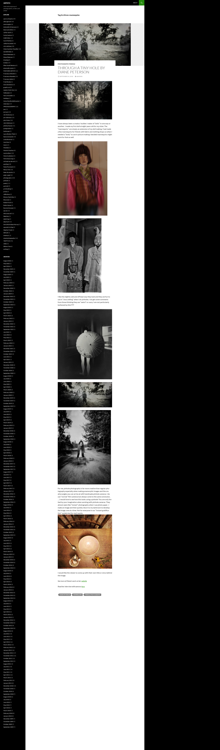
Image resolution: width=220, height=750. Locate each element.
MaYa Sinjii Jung (8, 159)
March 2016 (7, 518)
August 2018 (7, 442)
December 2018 (8, 431)
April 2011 (6, 675)
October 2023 (7, 302)
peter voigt (6, 175)
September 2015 (8, 535)
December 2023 (8, 296)
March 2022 (7, 340)
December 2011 (8, 653)
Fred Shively (7, 82)
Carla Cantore (7, 35)
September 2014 (8, 568)
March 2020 (7, 390)
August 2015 (7, 538)
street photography (9, 238)
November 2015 (8, 529)
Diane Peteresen (8, 54)
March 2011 (7, 677)
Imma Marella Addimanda (11, 101)
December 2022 (8, 324)
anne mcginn (7, 24)
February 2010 (7, 713)
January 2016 (7, 524)
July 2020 (6, 379)
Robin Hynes (7, 205)
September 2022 (8, 329)
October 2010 (7, 691)
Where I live (7, 246)
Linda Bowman (7, 139)
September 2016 (8, 502)
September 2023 (8, 305)
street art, (6, 235)
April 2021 (6, 359)
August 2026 (7, 261)
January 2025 (7, 285)
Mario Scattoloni (8, 156)
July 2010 (6, 699)
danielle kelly (7, 52)
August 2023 (7, 307)
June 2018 (6, 447)
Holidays (6, 98)
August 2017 (7, 472)
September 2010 (8, 694)
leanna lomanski (8, 137)
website (84, 581)
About (135, 2)
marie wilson (7, 153)
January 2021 (7, 362)
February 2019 (7, 425)
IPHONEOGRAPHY (9, 106)
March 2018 (7, 455)
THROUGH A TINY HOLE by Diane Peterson (81, 69)
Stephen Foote (7, 230)
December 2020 (8, 365)
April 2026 (6, 266)
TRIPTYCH (6, 241)
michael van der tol (9, 161)
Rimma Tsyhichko (8, 197)
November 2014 (8, 562)
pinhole (72, 64)
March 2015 (7, 551)
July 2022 (6, 332)
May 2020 (6, 384)
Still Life (5, 233)
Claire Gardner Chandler (10, 49)
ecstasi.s (5, 63)
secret (5, 211)
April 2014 (6, 581)
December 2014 (8, 560)
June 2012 (6, 636)
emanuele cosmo (8, 68)
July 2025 (6, 277)
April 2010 (6, 708)
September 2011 (8, 661)
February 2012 (7, 647)
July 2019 (6, 411)
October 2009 (7, 724)
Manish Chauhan (8, 150)
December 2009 (8, 719)
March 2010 (7, 710)
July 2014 (6, 573)
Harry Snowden (8, 95)
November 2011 (8, 656)
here (83, 586)
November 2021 (8, 351)
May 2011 (6, 672)
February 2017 (7, 488)
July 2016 (6, 507)
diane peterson (65, 594)
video (5, 244)
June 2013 (6, 606)
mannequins (77, 594)
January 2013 (7, 617)
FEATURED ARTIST (9, 71)
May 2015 (6, 546)
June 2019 (6, 414)
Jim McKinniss (7, 115)
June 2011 (6, 669)
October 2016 (7, 499)
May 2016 (6, 513)
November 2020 (8, 368)
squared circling (8, 227)
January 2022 (7, 346)
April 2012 (6, 642)
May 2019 (6, 417)
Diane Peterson (8, 57)
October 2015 (7, 532)
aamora (6, 2)
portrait (5, 186)
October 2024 (7, 291)
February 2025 (7, 283)
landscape (6, 131)
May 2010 (6, 705)
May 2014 (6, 579)
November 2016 (8, 496)
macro (5, 145)
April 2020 (6, 387)
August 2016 (7, 505)
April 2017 (6, 483)
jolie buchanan (7, 126)
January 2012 (7, 650)
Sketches (6, 216)
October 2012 (7, 625)
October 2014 (7, 565)
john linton (6, 120)
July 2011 (6, 667)
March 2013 (7, 614)
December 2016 (8, 494)
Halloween (6, 93)
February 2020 (7, 392)
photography (63, 64)
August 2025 (7, 274)
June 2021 (6, 357)
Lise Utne (6, 142)
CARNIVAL (6, 38)
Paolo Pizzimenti (8, 167)
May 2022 (6, 337)
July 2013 (6, 603)
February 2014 (7, 587)
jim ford (5, 112)
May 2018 (6, 450)
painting (5, 164)
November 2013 (8, 595)
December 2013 (8, 592)
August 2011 (7, 664)
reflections (6, 194)
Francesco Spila (8, 79)
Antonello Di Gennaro (10, 27)
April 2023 (6, 313)
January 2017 (7, 491)
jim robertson (7, 117)
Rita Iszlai (6, 200)
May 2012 (6, 639)
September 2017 (8, 469)
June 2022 (6, 335)
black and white (8, 30)
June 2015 (6, 543)
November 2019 (8, 401)
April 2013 (6, 612)
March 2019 (7, 422)
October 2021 (7, 354)
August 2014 (7, 571)
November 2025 (8, 272)
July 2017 (6, 475)
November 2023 (8, 299)
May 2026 (6, 263)
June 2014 (6, 576)
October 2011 (7, 658)
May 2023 (6, 310)
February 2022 (7, 343)
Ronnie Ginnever (8, 208)
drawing (5, 60)
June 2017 (6, 477)
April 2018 (6, 453)
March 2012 (7, 645)
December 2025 (8, 269)
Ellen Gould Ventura (9, 65)
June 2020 (6, 381)
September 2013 (8, 598)
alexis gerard (7, 21)
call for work (7, 32)
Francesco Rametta (9, 76)
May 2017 (6, 480)
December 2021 (8, 348)
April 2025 (6, 280)
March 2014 (7, 584)
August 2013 (7, 601)
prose (5, 191)
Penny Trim (6, 169)
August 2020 (7, 376)
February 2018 (7, 458)
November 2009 (8, 721)
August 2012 (7, 631)
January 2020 (7, 395)
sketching (6, 219)
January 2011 (7, 683)
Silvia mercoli (7, 213)
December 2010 (8, 686)
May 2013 (6, 609)
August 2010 (7, 697)
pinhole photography (92, 594)
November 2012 (8, 623)
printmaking (7, 189)
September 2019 (8, 406)
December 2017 (8, 464)
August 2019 (7, 409)
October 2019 (7, 403)
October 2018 (7, 436)
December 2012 (8, 620)
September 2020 (8, 373)
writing (5, 249)
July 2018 (6, 444)
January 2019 (7, 428)
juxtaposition (7, 128)
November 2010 (8, 688)
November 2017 (8, 466)
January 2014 (7, 590)
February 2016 (7, 521)
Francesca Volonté (9, 73)
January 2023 (7, 321)
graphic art (6, 87)
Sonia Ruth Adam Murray (11, 224)
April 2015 (6, 549)
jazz (4, 109)
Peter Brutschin (8, 172)
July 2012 (6, 634)
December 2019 (8, 398)
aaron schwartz (8, 19)
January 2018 (7, 461)
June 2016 (6, 510)
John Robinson (7, 123)
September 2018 (8, 439)
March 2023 (7, 315)
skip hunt (6, 222)
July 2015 (6, 540)
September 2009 (8, 727)
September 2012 (8, 628)
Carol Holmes (7, 41)
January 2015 (7, 557)
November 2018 (8, 433)
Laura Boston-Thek (9, 134)
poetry (5, 183)
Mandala (6, 148)
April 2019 (6, 420)
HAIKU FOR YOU (8, 90)
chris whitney (7, 46)
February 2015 (7, 554)
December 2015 (8, 527)
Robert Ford (7, 202)
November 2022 (8, 326)
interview (6, 104)
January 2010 (7, 716)
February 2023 (7, 318)
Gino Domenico (8, 84)
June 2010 (6, 702)
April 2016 (6, 516)
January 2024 (7, 294)
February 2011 (7, 680)
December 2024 (8, 288)
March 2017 (7, 486)
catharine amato (8, 43)
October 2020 (7, 370)
